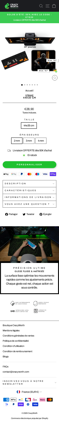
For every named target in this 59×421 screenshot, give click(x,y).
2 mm (17, 140)
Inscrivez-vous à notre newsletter (23, 382)
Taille (29, 119)
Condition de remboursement (17, 351)
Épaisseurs (29, 135)
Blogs (6, 356)
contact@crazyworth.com (16, 372)
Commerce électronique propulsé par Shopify (29, 418)
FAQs (5, 366)
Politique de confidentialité (15, 341)
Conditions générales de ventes (18, 335)
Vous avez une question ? (27, 204)
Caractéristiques (21, 190)
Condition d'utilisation (13, 346)
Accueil (29, 90)
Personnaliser (29, 165)
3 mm (29, 140)
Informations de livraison (28, 197)
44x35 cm (29, 125)
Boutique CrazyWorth (14, 325)
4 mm (41, 140)
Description (15, 183)
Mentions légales (11, 330)
